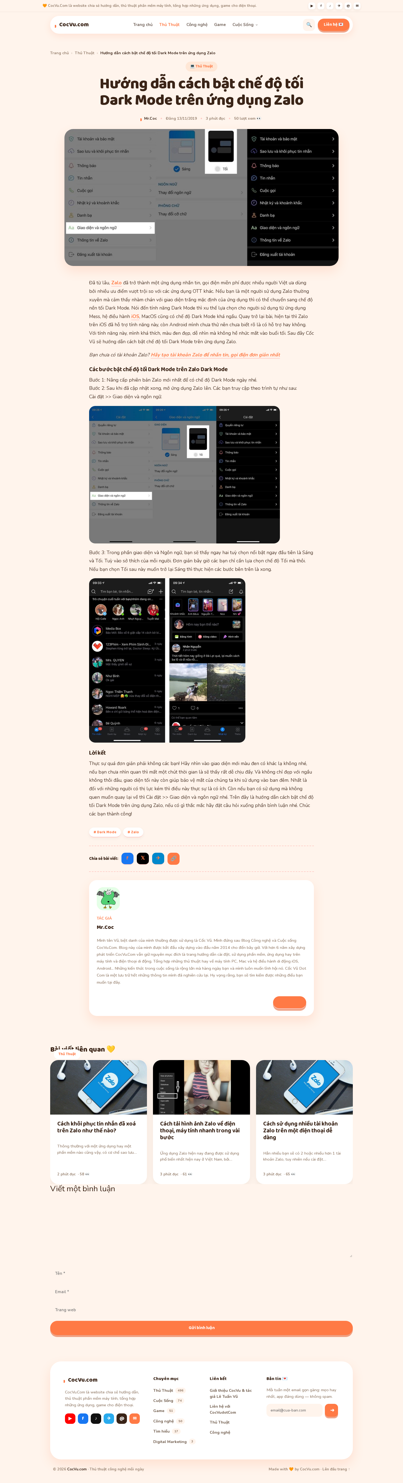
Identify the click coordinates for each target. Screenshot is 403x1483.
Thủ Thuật (169, 24)
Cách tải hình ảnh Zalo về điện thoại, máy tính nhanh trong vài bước (200, 1130)
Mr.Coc (150, 118)
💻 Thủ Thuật (201, 66)
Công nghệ (197, 24)
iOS (135, 316)
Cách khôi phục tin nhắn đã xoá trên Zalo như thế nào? (96, 1127)
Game (220, 24)
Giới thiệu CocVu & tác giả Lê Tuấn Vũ (231, 1393)
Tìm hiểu (165, 1431)
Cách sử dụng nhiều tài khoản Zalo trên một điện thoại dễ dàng (300, 1130)
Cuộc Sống (243, 24)
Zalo (116, 282)
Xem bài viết (290, 1002)
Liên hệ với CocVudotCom (223, 1409)
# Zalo (133, 832)
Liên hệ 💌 (334, 24)
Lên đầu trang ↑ (336, 1469)
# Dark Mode (105, 832)
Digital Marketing (173, 1441)
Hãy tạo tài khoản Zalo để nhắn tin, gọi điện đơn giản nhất (215, 354)
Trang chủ (143, 24)
